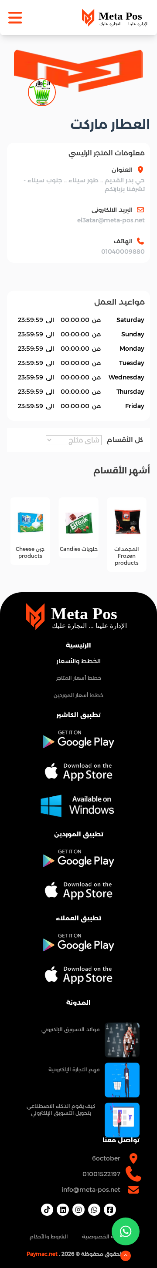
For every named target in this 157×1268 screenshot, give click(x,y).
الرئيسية (78, 645)
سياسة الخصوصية (105, 1236)
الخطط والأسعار (79, 661)
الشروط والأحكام (49, 1236)
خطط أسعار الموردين (78, 695)
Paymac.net (42, 1254)
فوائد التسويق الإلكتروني (70, 1029)
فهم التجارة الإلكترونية (73, 1069)
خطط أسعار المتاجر (78, 677)
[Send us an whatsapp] (126, 1231)
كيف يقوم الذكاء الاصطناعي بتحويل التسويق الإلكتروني (61, 1109)
